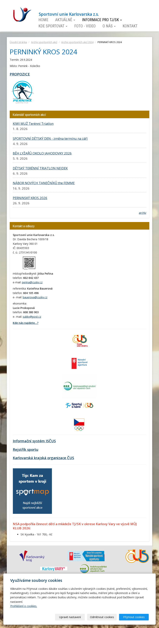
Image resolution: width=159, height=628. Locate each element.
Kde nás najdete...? (25, 323)
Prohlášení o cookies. (23, 606)
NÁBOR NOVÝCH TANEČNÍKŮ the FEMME (44, 183)
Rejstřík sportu (25, 449)
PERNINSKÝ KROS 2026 (30, 198)
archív (142, 213)
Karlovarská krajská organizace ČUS (43, 457)
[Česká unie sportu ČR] (79, 340)
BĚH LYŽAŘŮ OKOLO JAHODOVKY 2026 (42, 153)
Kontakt (130, 26)
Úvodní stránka (18, 42)
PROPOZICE (20, 74)
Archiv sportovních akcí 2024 (77, 42)
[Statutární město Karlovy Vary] (53, 568)
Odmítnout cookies (102, 617)
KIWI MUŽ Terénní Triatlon (33, 123)
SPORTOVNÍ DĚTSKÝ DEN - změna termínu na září (50, 138)
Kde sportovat (51, 26)
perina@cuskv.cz (32, 282)
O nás (108, 26)
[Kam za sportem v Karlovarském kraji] (32, 491)
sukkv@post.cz (32, 316)
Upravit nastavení (70, 617)
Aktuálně (64, 19)
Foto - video (85, 26)
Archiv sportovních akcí (44, 42)
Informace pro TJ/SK (101, 19)
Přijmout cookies (134, 617)
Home (43, 19)
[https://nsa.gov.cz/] (79, 363)
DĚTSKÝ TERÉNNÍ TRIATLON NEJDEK (40, 168)
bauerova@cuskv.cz (35, 297)
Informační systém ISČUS (34, 441)
